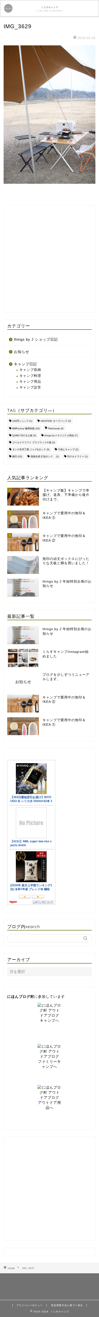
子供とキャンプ (68, 449)
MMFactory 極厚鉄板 (26, 428)
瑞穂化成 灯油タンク (45, 456)
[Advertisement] (49, 259)
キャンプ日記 (25, 364)
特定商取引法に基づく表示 (67, 1305)
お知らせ (21, 352)
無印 (17, 456)
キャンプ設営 (30, 387)
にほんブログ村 (20, 996)
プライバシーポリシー (29, 1305)
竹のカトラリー (77, 456)
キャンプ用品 (30, 381)
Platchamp (55, 428)
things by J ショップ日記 (36, 339)
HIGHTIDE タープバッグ (56, 421)
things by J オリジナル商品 (61, 435)
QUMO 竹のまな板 (24, 435)
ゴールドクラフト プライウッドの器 (33, 442)
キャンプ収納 (30, 370)
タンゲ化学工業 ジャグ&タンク (31, 449)
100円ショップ (22, 421)
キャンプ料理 (30, 376)
